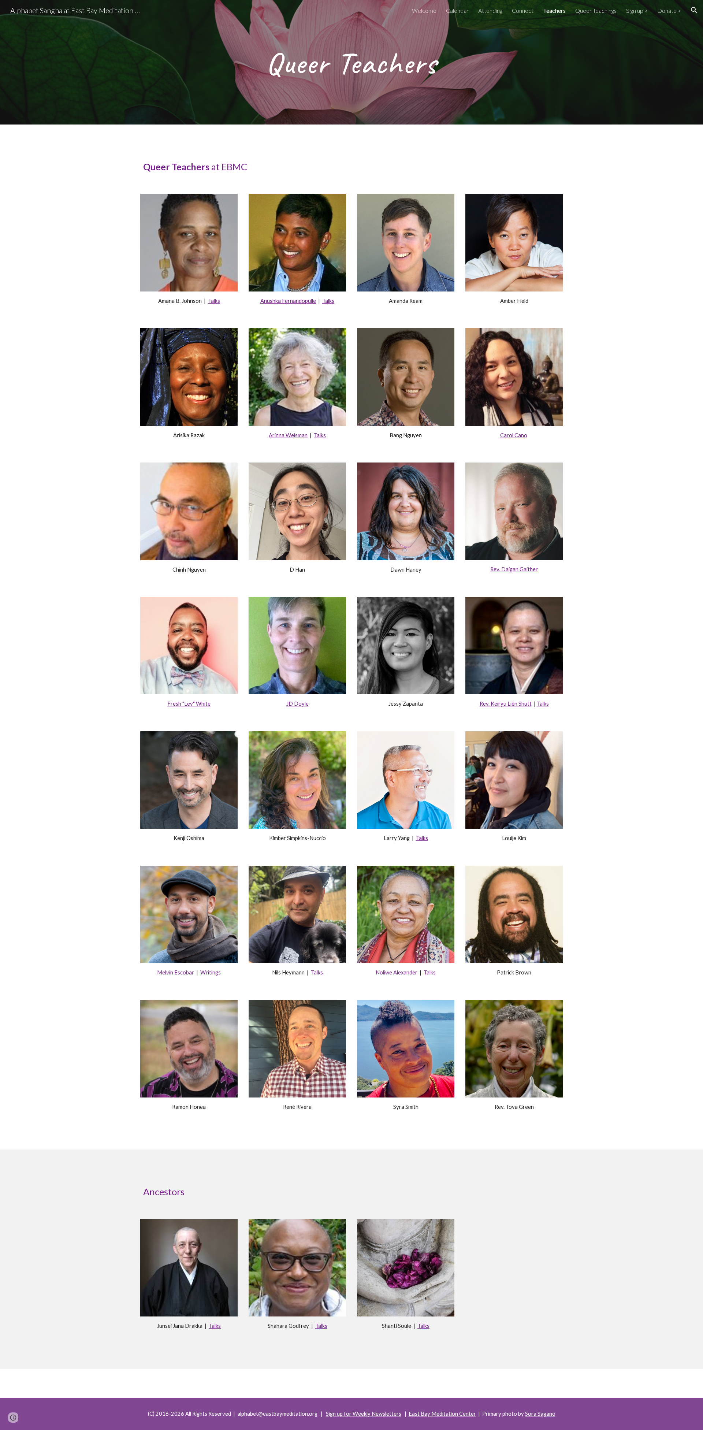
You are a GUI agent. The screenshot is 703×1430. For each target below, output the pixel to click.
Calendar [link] (457, 10)
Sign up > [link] (637, 10)
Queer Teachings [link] (596, 10)
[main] (351, 62)
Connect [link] (522, 10)
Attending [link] (490, 10)
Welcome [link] (424, 10)
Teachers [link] (554, 10)
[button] (694, 10)
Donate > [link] (669, 10)
